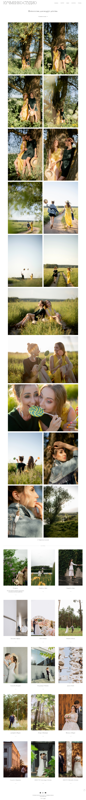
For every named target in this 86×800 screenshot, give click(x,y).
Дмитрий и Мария (15, 733)
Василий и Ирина (15, 638)
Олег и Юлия (43, 638)
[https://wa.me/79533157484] (42, 793)
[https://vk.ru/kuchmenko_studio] (40, 793)
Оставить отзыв (42, 16)
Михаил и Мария (70, 733)
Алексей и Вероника (15, 780)
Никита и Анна (43, 588)
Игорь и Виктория (43, 733)
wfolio (44, 798)
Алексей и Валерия (15, 685)
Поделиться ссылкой (44, 539)
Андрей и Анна (70, 588)
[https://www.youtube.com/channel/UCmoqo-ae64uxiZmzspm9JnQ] (45, 793)
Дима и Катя (70, 685)
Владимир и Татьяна (43, 685)
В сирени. (15, 588)
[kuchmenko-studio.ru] (19, 3)
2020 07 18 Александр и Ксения (43, 780)
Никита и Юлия (70, 638)
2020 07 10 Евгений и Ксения (70, 780)
